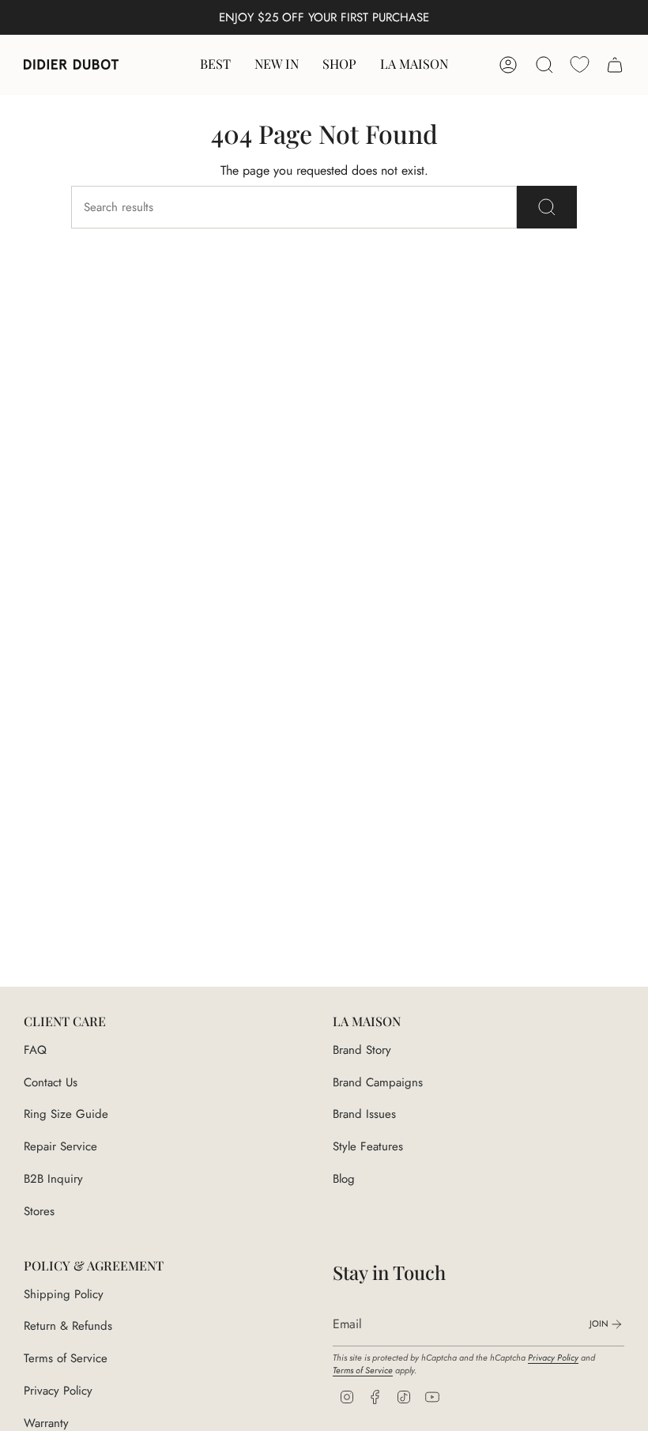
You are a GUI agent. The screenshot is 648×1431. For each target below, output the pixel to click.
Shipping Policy (64, 1294)
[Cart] (615, 64)
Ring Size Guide (66, 1114)
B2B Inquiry (53, 1178)
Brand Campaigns (378, 1082)
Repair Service (60, 1146)
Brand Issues (364, 1114)
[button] (339, 64)
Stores (39, 1211)
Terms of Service (65, 1358)
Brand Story (362, 1050)
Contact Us (50, 1082)
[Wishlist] (580, 64)
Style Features (368, 1146)
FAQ (35, 1050)
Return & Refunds (68, 1326)
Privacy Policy (58, 1390)
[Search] (547, 207)
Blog (344, 1178)
